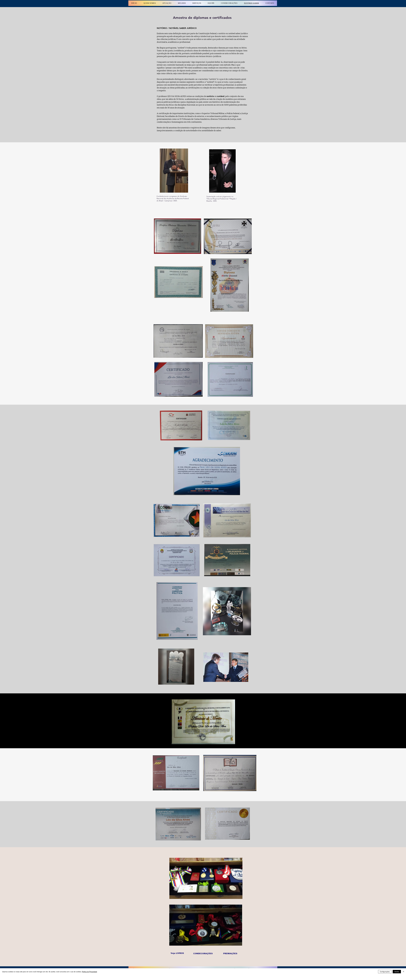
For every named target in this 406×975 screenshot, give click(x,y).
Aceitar (396, 972)
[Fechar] (403, 971)
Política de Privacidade (89, 972)
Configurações (385, 972)
